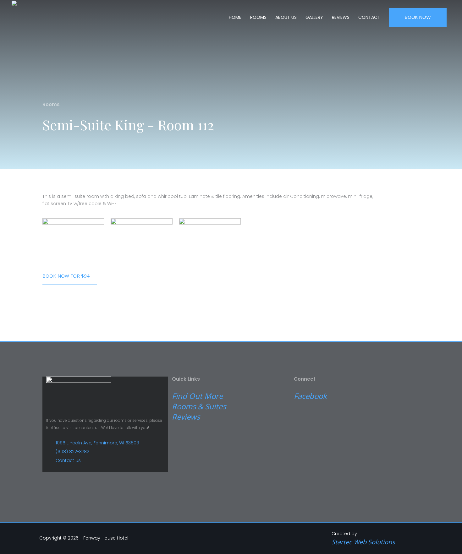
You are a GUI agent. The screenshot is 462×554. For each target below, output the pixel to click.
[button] (418, 17)
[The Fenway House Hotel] (43, 15)
